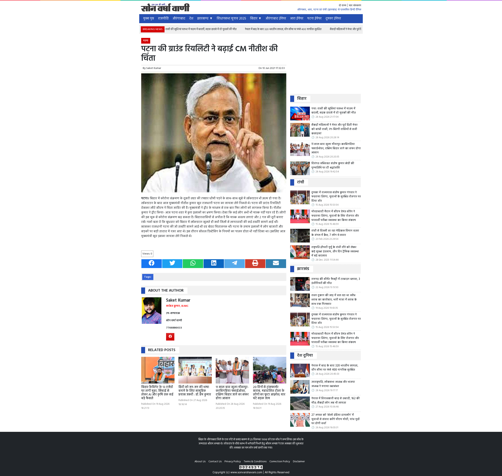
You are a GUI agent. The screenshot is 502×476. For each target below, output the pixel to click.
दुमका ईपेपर (333, 18)
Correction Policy (279, 461)
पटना (145, 41)
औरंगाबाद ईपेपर (276, 18)
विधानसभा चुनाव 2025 (231, 18)
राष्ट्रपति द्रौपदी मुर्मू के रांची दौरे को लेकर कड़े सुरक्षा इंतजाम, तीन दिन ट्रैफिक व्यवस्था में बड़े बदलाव (335, 251)
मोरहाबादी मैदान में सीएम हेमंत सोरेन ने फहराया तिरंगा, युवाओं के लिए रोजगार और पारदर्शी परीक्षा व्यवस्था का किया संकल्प (335, 216)
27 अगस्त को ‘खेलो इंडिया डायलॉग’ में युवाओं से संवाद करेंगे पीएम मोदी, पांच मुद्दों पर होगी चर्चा (335, 419)
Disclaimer (299, 461)
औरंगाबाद (179, 18)
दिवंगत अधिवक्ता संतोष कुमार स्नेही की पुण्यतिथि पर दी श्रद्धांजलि (332, 165)
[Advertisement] (325, 65)
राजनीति (163, 18)
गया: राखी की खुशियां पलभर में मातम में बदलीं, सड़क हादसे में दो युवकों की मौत (178, 29)
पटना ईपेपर (314, 18)
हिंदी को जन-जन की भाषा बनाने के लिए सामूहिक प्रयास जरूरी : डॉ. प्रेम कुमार (194, 391)
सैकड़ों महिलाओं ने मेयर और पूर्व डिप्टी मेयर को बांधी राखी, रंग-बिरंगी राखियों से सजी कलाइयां (352, 29)
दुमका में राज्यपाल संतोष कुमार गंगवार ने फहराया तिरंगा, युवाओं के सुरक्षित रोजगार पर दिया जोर (336, 196)
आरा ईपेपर (296, 18)
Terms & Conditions (255, 461)
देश (191, 18)
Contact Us (215, 461)
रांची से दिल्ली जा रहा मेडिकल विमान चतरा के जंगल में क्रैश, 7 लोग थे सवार (335, 233)
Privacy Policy (233, 461)
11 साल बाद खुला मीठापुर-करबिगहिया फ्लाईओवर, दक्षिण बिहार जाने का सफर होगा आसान (232, 393)
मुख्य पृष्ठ (148, 18)
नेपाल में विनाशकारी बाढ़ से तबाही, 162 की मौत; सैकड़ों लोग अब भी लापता (335, 400)
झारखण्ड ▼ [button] (205, 18)
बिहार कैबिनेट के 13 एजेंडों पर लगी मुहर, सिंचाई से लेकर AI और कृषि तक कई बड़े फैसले (157, 393)
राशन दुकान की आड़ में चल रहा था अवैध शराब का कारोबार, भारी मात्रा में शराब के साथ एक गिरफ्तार (334, 299)
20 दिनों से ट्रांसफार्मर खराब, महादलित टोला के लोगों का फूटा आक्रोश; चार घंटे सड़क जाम (269, 393)
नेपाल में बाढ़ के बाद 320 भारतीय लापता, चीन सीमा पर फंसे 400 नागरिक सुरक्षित (262, 29)
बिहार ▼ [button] (256, 18)
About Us (200, 461)
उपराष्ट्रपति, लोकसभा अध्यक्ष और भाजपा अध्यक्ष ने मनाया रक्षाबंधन (333, 384)
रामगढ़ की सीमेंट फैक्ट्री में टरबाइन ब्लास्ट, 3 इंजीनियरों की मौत (335, 281)
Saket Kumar (153, 68)
